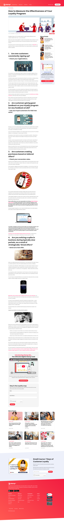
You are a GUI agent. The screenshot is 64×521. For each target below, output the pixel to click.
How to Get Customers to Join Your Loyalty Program (20, 348)
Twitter (38, 500)
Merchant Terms (21, 508)
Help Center (19, 498)
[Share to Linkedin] (54, 33)
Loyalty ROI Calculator (21, 500)
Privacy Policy (11, 508)
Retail (28, 498)
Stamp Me (34, 44)
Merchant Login (50, 4)
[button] (14, 5)
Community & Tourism (31, 500)
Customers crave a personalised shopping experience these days (19, 233)
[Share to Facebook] (50, 33)
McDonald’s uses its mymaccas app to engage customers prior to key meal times (21, 295)
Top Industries (30, 493)
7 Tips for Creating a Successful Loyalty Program (27, 350)
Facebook (38, 498)
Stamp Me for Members (11, 500)
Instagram (38, 495)
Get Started (58, 4)
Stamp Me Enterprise (11, 498)
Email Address (12, 395)
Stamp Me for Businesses (11, 495)
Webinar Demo (20, 495)
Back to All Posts (10, 7)
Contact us (9, 503)
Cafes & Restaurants (30, 495)
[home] (7, 4)
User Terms (16, 508)
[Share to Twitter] (52, 33)
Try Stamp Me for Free (23, 380)
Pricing (30, 4)
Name (11, 390)
